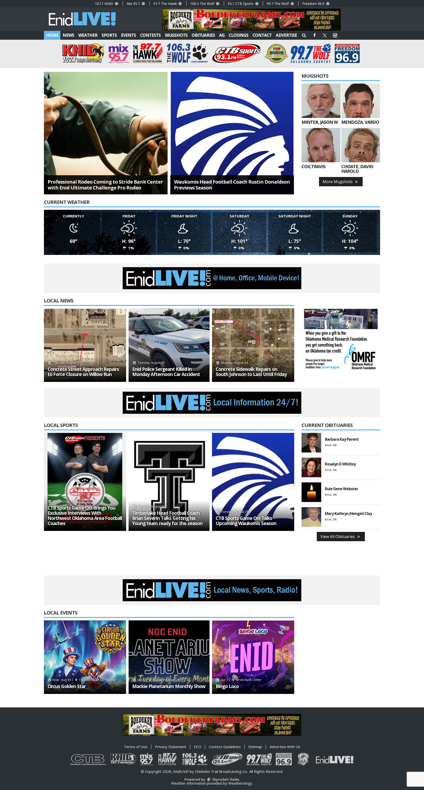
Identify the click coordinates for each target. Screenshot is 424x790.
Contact (262, 35)
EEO (197, 746)
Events (128, 35)
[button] (304, 35)
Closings (238, 35)
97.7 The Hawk (165, 3)
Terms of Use (135, 746)
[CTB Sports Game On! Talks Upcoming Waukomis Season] (253, 482)
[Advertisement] (251, 20)
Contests (150, 35)
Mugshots (176, 35)
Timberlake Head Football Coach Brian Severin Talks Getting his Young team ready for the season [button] (167, 518)
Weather (87, 35)
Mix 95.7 (134, 3)
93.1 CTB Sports (241, 3)
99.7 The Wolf (278, 3)
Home (52, 35)
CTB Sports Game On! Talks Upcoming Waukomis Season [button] (246, 521)
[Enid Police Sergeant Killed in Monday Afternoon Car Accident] (169, 345)
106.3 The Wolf (202, 3)
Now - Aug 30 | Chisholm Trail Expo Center (84, 680)
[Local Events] (85, 657)
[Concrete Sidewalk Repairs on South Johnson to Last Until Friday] (253, 345)
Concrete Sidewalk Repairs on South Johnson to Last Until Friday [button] (251, 372)
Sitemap (255, 746)
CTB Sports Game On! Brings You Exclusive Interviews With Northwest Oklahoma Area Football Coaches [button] (85, 515)
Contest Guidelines (225, 746)
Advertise (286, 35)
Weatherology (240, 783)
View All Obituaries (338, 536)
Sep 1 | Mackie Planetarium (158, 680)
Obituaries (203, 35)
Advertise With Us (285, 746)
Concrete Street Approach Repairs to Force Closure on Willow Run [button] (83, 372)
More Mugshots (338, 181)
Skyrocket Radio (225, 779)
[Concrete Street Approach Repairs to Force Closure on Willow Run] (85, 345)
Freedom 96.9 (313, 3)
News (68, 35)
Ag (222, 35)
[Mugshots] (321, 101)
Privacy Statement (170, 746)
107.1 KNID (104, 3)
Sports (109, 35)
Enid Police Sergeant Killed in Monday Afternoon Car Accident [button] (166, 372)
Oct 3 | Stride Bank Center (241, 680)
